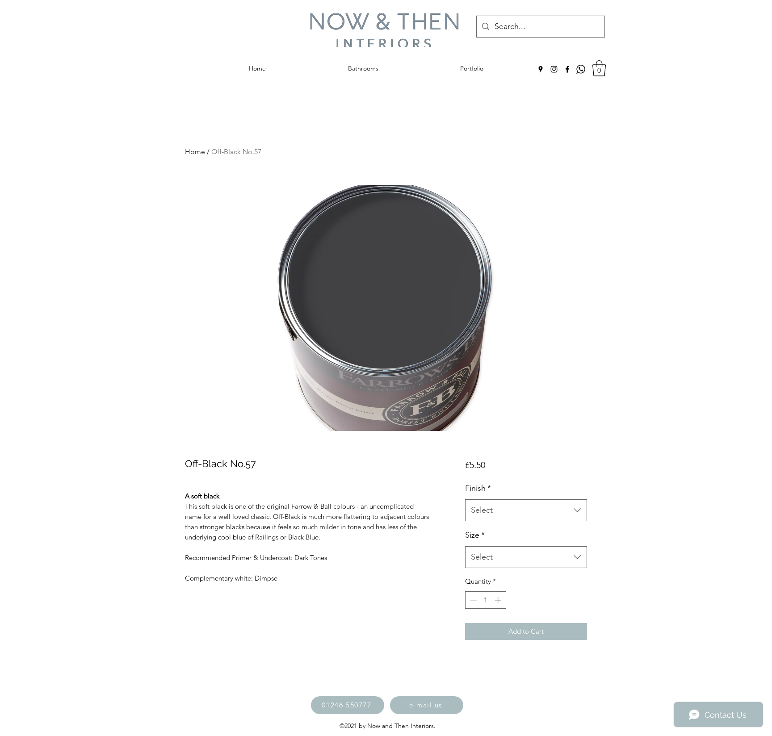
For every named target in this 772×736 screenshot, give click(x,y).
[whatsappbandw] (580, 69)
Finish (478, 488)
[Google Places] (540, 69)
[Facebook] (567, 69)
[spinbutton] (485, 600)
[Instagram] (554, 69)
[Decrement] (472, 600)
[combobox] (526, 510)
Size (475, 535)
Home (195, 151)
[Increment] (499, 600)
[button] (599, 68)
